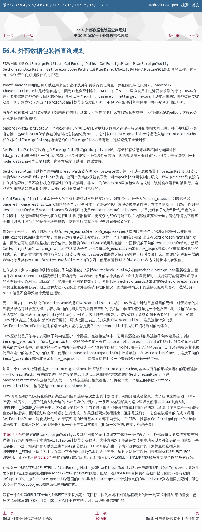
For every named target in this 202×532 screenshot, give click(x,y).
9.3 (14, 5)
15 (84, 5)
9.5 (31, 5)
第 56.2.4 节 (12, 434)
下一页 (193, 35)
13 (69, 5)
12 (62, 5)
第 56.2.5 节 (43, 457)
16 (91, 5)
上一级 (28, 35)
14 (77, 5)
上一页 (8, 35)
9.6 (39, 5)
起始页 (173, 35)
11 (55, 5)
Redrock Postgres (163, 5)
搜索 (185, 5)
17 (99, 5)
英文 (195, 5)
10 (47, 5)
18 (106, 5)
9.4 (22, 5)
